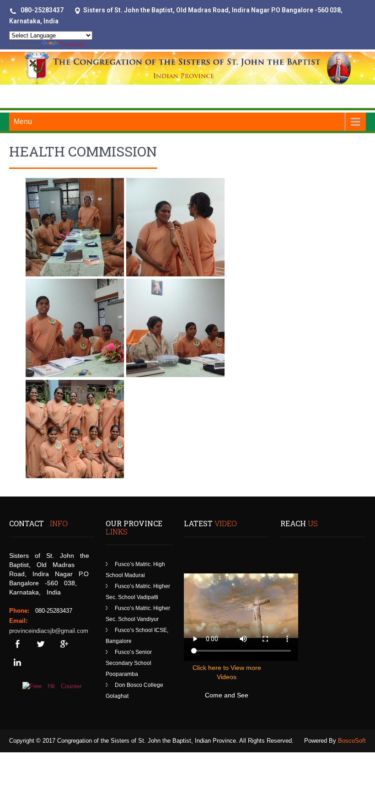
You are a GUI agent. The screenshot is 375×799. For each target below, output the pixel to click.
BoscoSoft (352, 740)
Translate (72, 44)
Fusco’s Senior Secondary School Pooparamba (129, 663)
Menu (23, 121)
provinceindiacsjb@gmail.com (48, 630)
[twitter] (40, 644)
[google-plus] (64, 644)
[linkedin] (17, 662)
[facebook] (17, 644)
